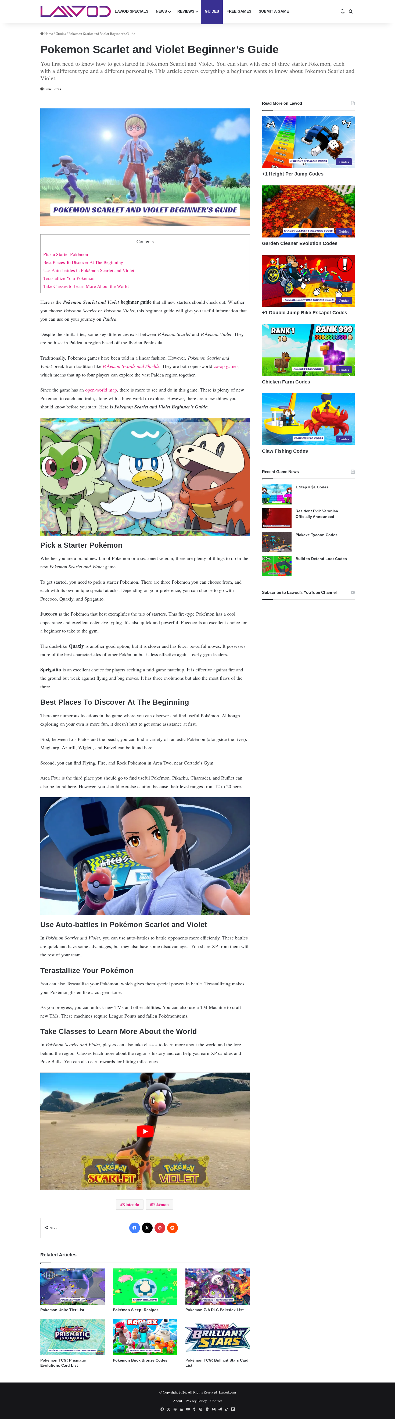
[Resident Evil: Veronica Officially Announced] (277, 518)
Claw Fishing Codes (285, 451)
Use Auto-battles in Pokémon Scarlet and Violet (88, 270)
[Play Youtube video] (145, 1131)
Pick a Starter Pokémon (65, 254)
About (177, 1400)
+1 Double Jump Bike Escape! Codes (304, 312)
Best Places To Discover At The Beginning (83, 262)
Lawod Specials (131, 11)
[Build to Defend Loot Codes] (277, 566)
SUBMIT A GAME (274, 11)
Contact (216, 1400)
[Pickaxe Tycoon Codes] (277, 542)
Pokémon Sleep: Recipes (136, 1310)
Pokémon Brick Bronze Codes (140, 1360)
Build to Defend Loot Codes (321, 559)
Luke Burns (52, 89)
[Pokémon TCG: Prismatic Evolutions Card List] (72, 1337)
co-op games (226, 366)
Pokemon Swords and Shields (131, 366)
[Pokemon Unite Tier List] (72, 1286)
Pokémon (160, 1204)
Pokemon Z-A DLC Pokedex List (214, 1310)
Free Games (239, 11)
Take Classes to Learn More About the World (86, 286)
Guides (212, 11)
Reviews (185, 11)
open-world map (101, 389)
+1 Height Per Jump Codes (293, 174)
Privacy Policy (196, 1400)
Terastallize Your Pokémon (69, 278)
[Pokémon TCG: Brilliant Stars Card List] (217, 1337)
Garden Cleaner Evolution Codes (299, 243)
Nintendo (130, 1204)
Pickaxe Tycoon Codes (316, 535)
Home (48, 33)
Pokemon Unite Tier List (62, 1310)
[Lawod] (75, 11)
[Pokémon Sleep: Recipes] (145, 1286)
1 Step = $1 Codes (312, 487)
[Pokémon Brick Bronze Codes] (145, 1337)
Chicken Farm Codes (286, 382)
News (161, 11)
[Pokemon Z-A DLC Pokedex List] (217, 1286)
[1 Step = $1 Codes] (277, 494)
